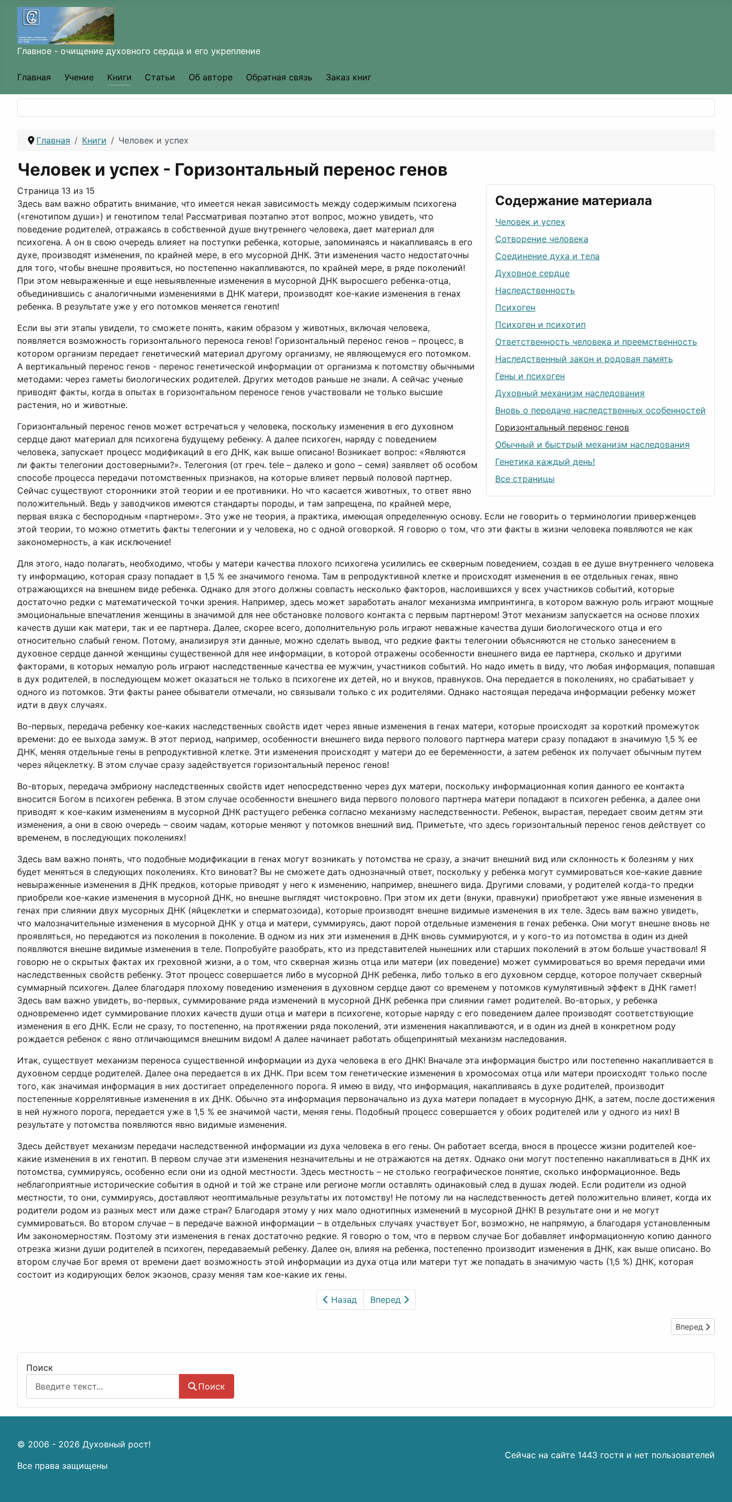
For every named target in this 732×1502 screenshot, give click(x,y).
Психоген (515, 307)
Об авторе (211, 77)
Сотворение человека (541, 238)
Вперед (387, 1299)
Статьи (160, 77)
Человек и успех (530, 221)
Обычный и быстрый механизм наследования (592, 444)
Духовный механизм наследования (570, 393)
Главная (34, 77)
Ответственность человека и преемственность (596, 341)
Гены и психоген (530, 376)
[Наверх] (713, 1482)
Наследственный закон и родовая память (584, 358)
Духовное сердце (532, 273)
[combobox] (103, 1386)
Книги (119, 77)
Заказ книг (348, 77)
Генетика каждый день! (545, 461)
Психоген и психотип (540, 324)
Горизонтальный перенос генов (562, 427)
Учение (79, 77)
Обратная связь (279, 77)
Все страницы (525, 478)
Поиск (39, 1367)
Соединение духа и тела (547, 256)
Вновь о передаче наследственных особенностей (600, 410)
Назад (342, 1299)
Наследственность (535, 290)
